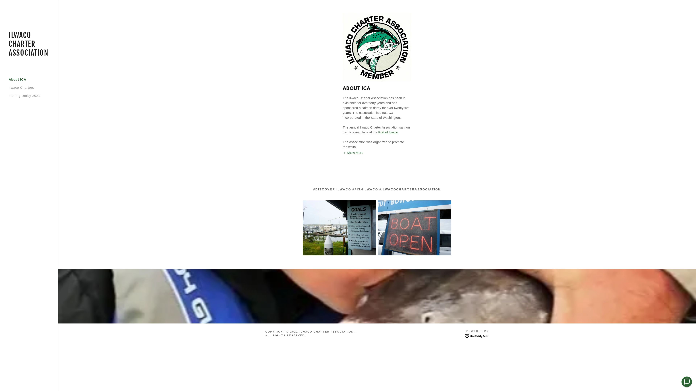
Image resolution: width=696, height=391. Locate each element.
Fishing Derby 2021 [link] (24, 96)
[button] (353, 153)
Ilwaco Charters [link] (21, 87)
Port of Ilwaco (388, 132)
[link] (29, 54)
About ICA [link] (17, 79)
